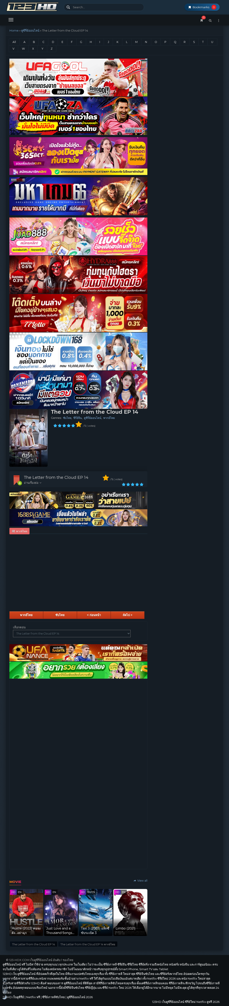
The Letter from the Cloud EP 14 (56, 477)
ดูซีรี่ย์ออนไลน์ (30, 30)
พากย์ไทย (109, 418)
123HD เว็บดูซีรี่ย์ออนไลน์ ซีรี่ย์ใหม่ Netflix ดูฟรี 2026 (33, 6)
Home (14, 30)
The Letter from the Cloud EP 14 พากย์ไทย (87, 944)
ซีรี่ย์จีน (77, 418)
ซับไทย (67, 418)
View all (142, 880)
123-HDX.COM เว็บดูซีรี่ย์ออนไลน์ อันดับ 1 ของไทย (41, 960)
